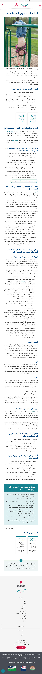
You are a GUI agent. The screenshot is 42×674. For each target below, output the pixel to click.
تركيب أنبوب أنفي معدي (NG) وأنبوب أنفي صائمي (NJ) (21, 118)
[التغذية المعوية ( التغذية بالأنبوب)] (33, 545)
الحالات (24, 601)
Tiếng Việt (24, 657)
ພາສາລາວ (8, 657)
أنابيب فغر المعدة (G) (33, 192)
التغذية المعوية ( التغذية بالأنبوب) (32, 539)
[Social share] (3, 671)
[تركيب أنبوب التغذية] (21, 545)
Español (38, 657)
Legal (21, 634)
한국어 (19, 657)
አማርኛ (3, 657)
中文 (29, 657)
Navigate (21, 598)
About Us (21, 626)
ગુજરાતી (30, 658)
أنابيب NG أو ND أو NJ (12, 131)
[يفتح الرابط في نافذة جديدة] (32, 668)
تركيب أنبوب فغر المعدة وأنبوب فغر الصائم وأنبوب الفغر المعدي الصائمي (33, 118)
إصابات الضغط (15, 140)
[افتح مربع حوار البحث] (2, 5)
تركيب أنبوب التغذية (21, 539)
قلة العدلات (32, 411)
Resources (21, 630)
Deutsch (35, 658)
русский (11, 658)
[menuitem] (21, 647)
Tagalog (20, 658)
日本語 (25, 658)
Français (14, 657)
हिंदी (15, 658)
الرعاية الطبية (23, 611)
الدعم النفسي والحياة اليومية (21, 615)
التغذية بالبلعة (23, 281)
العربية (34, 657)
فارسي (6, 658)
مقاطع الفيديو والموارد (23, 619)
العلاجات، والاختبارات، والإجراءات (23, 606)
